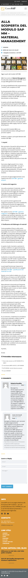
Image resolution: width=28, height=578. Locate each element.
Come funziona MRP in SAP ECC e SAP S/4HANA (13, 365)
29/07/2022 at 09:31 (16, 416)
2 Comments (5, 55)
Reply (22, 385)
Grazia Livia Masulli (17, 415)
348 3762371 (6, 4)
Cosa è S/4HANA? (7, 370)
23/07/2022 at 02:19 (15, 385)
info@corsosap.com (7, 525)
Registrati (24, 1)
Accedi (18, 1)
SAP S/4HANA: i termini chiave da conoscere (12, 368)
